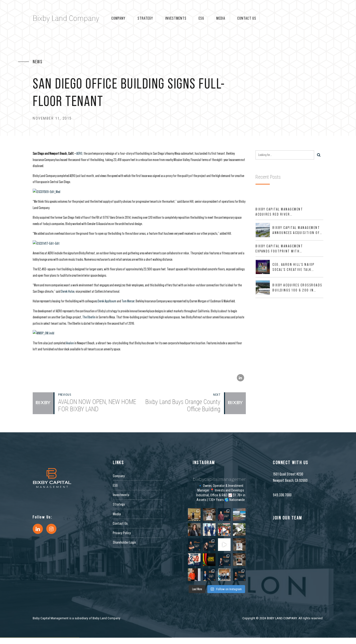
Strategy (145, 18)
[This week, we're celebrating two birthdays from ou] (209, 514)
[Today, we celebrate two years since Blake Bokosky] (194, 544)
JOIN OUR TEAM (287, 517)
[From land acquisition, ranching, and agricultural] (224, 544)
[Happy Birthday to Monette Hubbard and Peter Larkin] (239, 559)
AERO (79, 153)
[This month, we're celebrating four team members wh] (224, 514)
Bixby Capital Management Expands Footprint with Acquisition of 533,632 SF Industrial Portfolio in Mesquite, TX (279, 249)
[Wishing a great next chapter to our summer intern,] (194, 514)
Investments (175, 18)
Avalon (70, 343)
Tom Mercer (128, 301)
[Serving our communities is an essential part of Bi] (224, 574)
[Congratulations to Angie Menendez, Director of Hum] (239, 574)
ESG (201, 18)
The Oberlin (88, 317)
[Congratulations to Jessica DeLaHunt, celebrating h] (224, 559)
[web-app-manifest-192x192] (52, 478)
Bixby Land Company (66, 18)
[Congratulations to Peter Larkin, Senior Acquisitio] (209, 529)
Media (220, 18)
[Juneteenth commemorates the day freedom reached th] (209, 559)
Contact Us (120, 523)
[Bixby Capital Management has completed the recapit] (239, 514)
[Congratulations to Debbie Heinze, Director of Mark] (194, 529)
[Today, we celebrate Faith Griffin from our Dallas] (239, 544)
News (37, 61)
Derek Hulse (67, 291)
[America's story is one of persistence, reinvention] (194, 559)
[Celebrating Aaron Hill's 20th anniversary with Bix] (209, 574)
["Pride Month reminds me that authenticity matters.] (194, 574)
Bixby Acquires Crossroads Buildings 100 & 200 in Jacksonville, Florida (297, 288)
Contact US (246, 18)
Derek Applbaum (107, 301)
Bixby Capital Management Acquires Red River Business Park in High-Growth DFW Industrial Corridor (279, 212)
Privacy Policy (122, 533)
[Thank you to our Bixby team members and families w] (224, 529)
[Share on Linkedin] (240, 377)
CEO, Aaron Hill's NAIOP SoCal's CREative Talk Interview (293, 267)
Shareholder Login (124, 542)
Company (118, 18)
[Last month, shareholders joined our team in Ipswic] (239, 529)
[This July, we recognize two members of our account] (209, 544)
